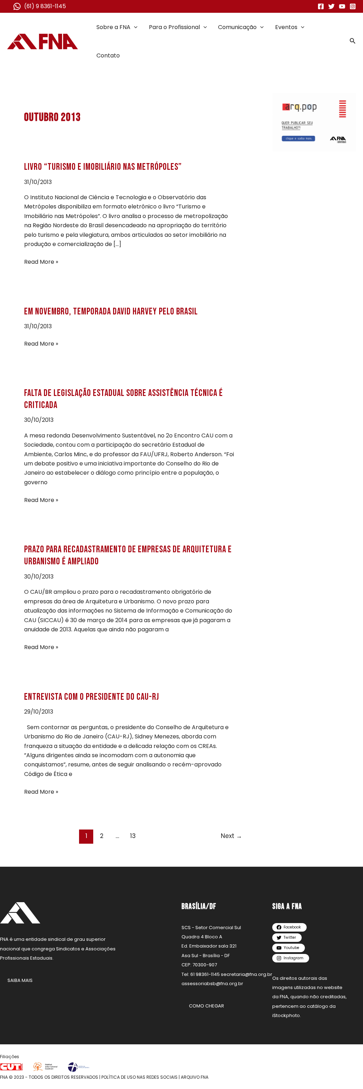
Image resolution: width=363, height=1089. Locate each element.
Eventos (286, 27)
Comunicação (237, 27)
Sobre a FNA (113, 27)
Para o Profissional (174, 27)
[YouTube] (342, 6)
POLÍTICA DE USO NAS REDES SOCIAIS (139, 1077)
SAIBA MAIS (20, 980)
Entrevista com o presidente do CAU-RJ (91, 697)
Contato (108, 55)
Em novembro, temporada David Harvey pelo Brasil (111, 311)
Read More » (41, 261)
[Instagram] (353, 6)
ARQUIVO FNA (194, 1077)
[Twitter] (331, 6)
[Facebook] (321, 6)
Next (231, 836)
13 (133, 836)
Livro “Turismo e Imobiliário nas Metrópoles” (103, 167)
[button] (134, 27)
